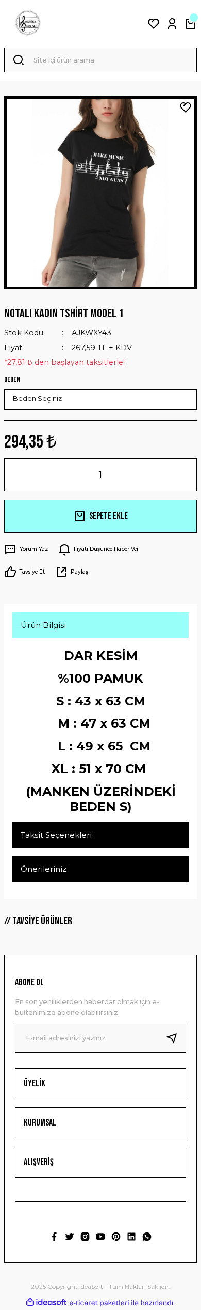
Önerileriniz (43, 869)
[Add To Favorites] (185, 107)
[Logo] (27, 23)
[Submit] (175, 1038)
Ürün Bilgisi (43, 625)
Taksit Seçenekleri (56, 835)
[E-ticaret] (99, 1303)
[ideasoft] (46, 1302)
